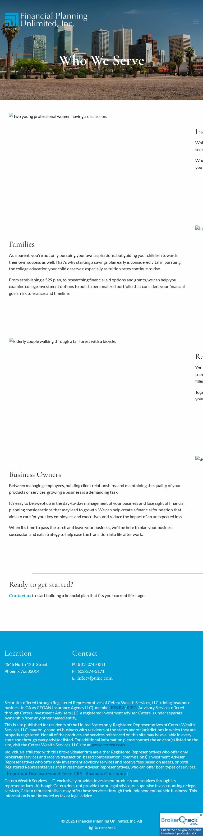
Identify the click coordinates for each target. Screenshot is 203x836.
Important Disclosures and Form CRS (44, 773)
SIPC (132, 707)
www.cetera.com (108, 744)
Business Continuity (105, 773)
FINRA (118, 707)
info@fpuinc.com (95, 678)
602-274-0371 (91, 664)
